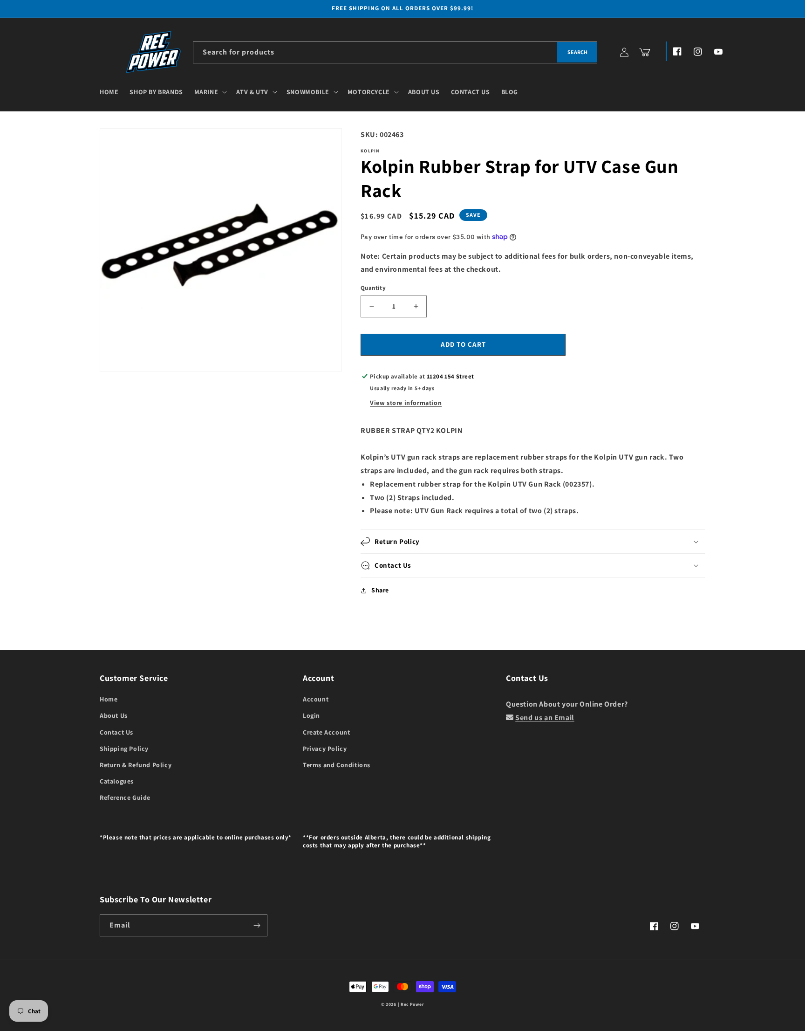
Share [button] (380, 590)
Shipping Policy (124, 748)
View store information (406, 403)
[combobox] (395, 52)
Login (311, 715)
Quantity (373, 288)
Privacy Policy (325, 748)
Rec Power (412, 1004)
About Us (114, 715)
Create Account (326, 732)
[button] (210, 92)
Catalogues (117, 781)
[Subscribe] (256, 925)
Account (315, 699)
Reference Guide (125, 797)
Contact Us (116, 732)
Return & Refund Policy (135, 765)
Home (108, 699)
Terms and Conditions (336, 765)
